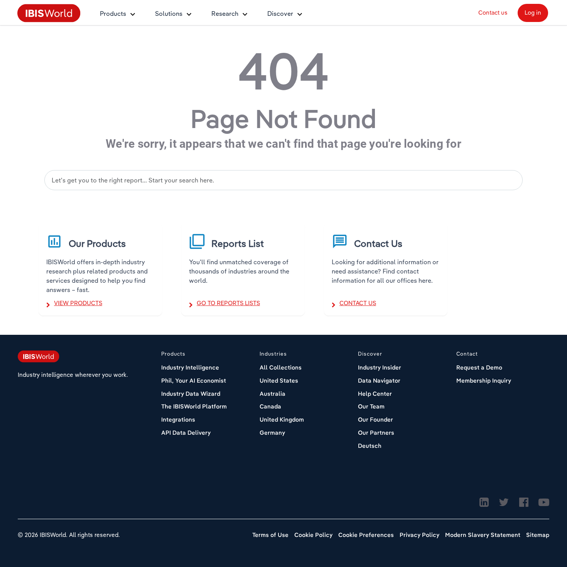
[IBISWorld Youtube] (543, 503)
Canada (270, 406)
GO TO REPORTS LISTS (228, 303)
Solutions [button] (168, 13)
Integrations (178, 419)
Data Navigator (379, 380)
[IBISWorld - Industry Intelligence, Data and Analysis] (49, 12)
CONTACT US (357, 303)
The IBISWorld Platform (194, 406)
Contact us (493, 12)
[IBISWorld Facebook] (523, 503)
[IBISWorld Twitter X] (504, 503)
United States (279, 380)
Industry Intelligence (190, 367)
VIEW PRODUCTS (78, 303)
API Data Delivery (186, 432)
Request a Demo (479, 367)
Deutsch (369, 445)
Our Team (371, 406)
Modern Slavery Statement (482, 534)
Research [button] (224, 13)
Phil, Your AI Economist (193, 380)
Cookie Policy (313, 534)
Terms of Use (270, 534)
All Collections (281, 367)
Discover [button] (280, 13)
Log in (533, 12)
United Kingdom (282, 419)
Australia (272, 393)
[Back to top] (542, 530)
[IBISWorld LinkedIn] (484, 503)
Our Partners (376, 432)
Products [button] (113, 13)
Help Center (375, 393)
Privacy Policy (419, 534)
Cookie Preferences (366, 534)
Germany (272, 432)
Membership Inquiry (483, 380)
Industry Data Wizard (190, 393)
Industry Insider (379, 367)
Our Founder (375, 419)
